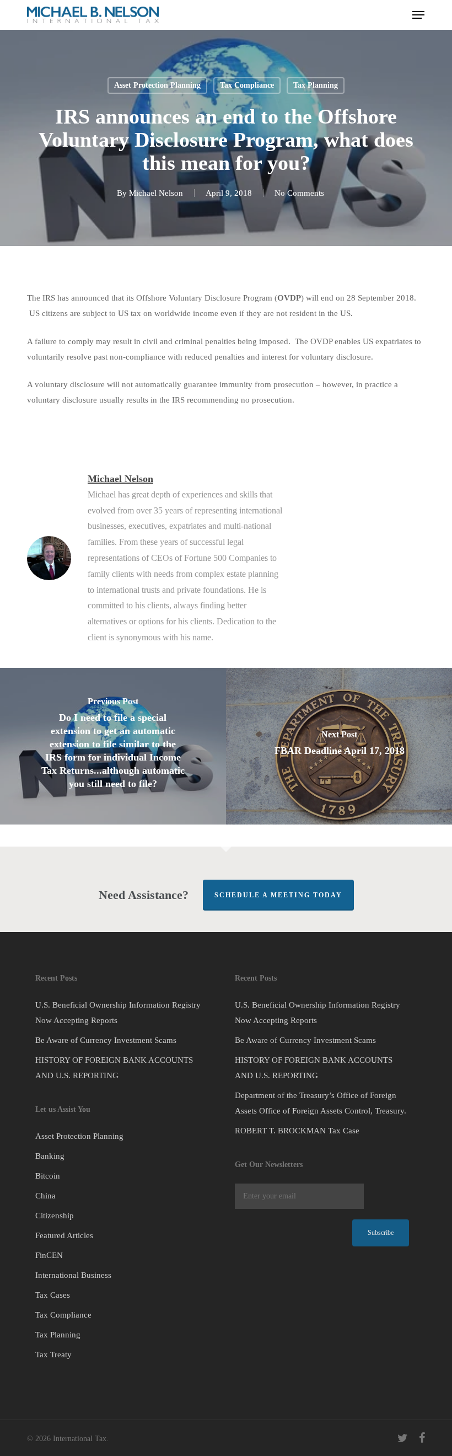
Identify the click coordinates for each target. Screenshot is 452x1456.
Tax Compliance (247, 85)
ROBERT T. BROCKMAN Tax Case (297, 1130)
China (45, 1195)
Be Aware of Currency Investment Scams (105, 1040)
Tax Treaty (53, 1354)
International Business (73, 1275)
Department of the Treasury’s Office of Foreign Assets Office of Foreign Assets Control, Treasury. (320, 1103)
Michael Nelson (156, 193)
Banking (49, 1156)
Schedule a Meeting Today (278, 895)
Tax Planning (315, 85)
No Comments (299, 193)
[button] (418, 14)
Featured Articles (64, 1235)
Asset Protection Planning (157, 85)
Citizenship (54, 1215)
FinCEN (49, 1255)
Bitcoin (47, 1175)
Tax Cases (52, 1295)
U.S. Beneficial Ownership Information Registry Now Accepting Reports (118, 1012)
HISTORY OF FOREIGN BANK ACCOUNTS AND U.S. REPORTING (114, 1068)
